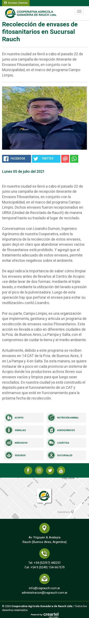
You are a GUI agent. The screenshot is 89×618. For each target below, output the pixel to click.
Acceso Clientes (17, 2)
